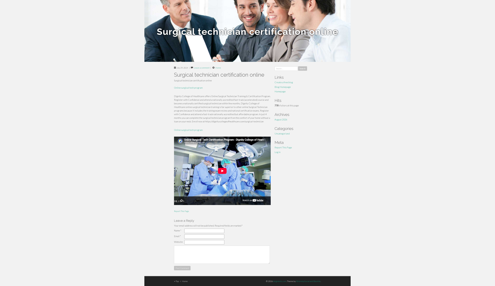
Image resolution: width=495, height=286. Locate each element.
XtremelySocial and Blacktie (308, 281)
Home (218, 67)
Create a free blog (284, 82)
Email (177, 236)
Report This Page (181, 211)
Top (177, 281)
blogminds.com (279, 281)
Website (178, 241)
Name (177, 230)
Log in (277, 152)
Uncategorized (282, 133)
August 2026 (281, 119)
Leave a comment (202, 67)
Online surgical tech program (188, 87)
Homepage (280, 91)
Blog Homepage (283, 87)
